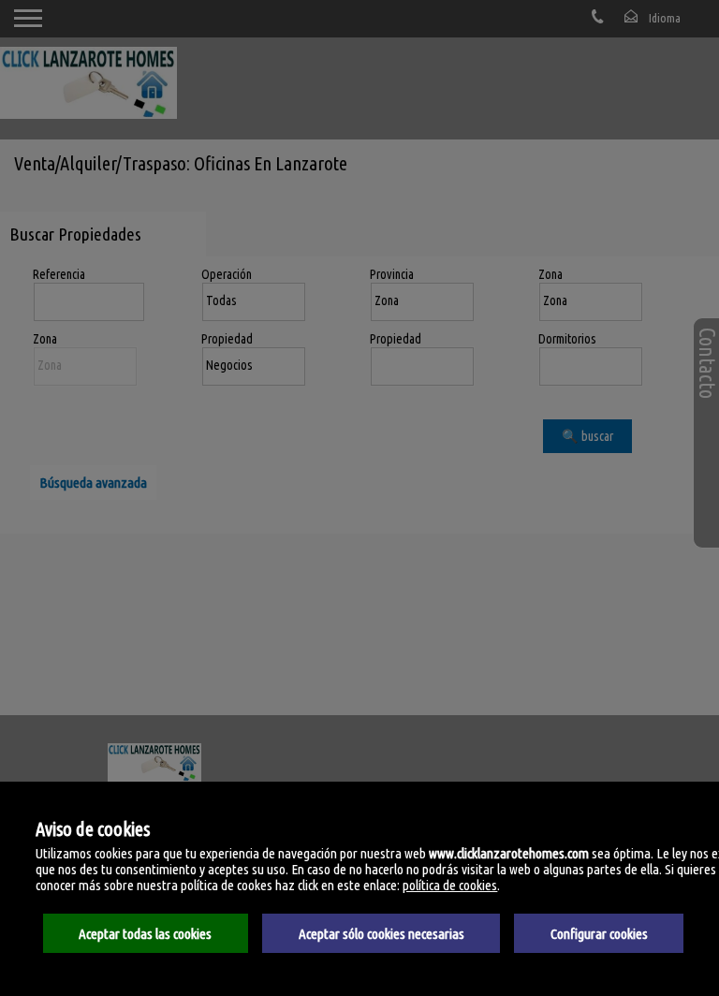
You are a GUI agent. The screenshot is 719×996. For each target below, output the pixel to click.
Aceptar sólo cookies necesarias (381, 934)
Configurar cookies (599, 934)
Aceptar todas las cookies (145, 934)
